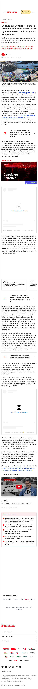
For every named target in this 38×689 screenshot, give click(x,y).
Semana (3, 19)
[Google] (2, 667)
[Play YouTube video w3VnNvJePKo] (19, 487)
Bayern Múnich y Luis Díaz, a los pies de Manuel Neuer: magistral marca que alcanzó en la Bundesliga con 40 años (14, 284)
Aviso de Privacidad (8, 671)
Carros (29, 503)
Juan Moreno (13, 507)
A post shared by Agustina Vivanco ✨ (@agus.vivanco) (19, 432)
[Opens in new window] (6, 667)
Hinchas (4, 507)
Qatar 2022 (5, 503)
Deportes (10, 19)
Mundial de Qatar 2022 (18, 503)
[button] (19, 486)
